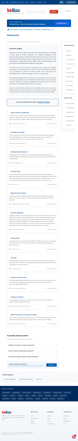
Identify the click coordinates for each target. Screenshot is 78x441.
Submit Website (13, 2)
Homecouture (15, 238)
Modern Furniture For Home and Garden (24, 315)
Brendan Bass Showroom (19, 152)
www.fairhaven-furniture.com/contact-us (21, 306)
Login (65, 423)
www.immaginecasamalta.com (19, 143)
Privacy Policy (50, 423)
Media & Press (67, 421)
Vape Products (63, 395)
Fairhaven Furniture (17, 297)
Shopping (38, 398)
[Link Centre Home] (15, 10)
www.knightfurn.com (16, 268)
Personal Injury (6, 398)
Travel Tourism (67, 392)
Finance (27, 395)
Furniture (37, 29)
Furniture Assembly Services (26, 379)
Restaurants (45, 398)
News (7, 2)
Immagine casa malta (17, 132)
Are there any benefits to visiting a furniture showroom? (23, 356)
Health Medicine (47, 392)
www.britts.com (15, 184)
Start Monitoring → (62, 23)
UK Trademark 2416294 (27, 432)
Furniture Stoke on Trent (19, 277)
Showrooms (46, 29)
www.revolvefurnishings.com (18, 323)
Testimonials (33, 2)
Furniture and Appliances (10, 379)
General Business (16, 392)
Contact (49, 418)
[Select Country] (8, 29)
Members (27, 2)
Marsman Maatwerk (17, 213)
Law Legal (53, 398)
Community (66, 416)
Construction (12, 395)
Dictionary (39, 2)
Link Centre (14, 29)
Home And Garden (26, 29)
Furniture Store (16, 171)
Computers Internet (57, 392)
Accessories (39, 379)
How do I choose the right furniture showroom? (21, 351)
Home (3, 2)
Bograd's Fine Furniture (18, 193)
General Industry (6, 392)
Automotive (20, 395)
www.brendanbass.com (17, 162)
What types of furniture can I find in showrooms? (22, 345)
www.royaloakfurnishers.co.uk (19, 288)
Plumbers (14, 398)
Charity (65, 418)
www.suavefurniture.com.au (18, 123)
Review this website (52, 123)
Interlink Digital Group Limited (7, 434)
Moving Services (29, 398)
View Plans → (51, 365)
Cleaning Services (37, 392)
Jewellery (34, 395)
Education (5, 395)
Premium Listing (44, 102)
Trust (48, 421)
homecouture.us (16, 249)
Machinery (21, 398)
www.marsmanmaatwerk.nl (18, 229)
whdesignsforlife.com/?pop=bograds (20, 204)
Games (44, 2)
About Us (49, 416)
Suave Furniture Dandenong (20, 112)
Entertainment (61, 398)
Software (40, 395)
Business (55, 395)
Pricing (32, 421)
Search (54, 11)
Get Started (20, 2)
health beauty (48, 395)
